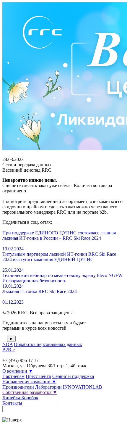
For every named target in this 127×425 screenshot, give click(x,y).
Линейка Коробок (20, 397)
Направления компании (29, 381)
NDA (7, 344)
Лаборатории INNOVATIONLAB (68, 386)
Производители (18, 386)
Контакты (12, 402)
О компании (17, 371)
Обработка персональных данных (48, 344)
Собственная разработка (29, 392)
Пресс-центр (38, 376)
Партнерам (13, 376)
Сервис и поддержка (73, 376)
